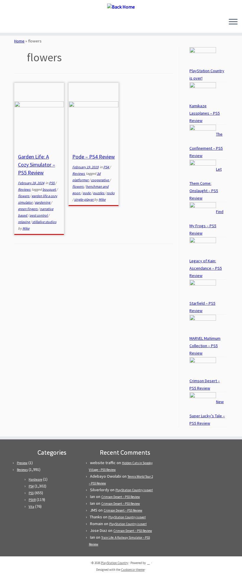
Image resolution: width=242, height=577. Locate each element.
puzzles (99, 193)
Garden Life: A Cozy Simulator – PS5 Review (36, 164)
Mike (26, 228)
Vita (31, 507)
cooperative (100, 180)
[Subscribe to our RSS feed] (27, 22)
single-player (84, 199)
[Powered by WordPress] (148, 562)
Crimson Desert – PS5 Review (120, 497)
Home (19, 41)
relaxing (24, 222)
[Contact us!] (43, 22)
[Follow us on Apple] (35, 22)
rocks (111, 193)
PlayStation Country (114, 563)
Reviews (24, 189)
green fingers (28, 209)
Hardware (35, 479)
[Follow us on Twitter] (11, 22)
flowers (24, 196)
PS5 (52, 183)
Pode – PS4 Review (93, 156)
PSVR (32, 500)
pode (87, 193)
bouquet (49, 189)
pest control (39, 215)
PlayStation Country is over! (134, 490)
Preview (22, 463)
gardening (43, 202)
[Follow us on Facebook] (19, 22)
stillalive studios (44, 222)
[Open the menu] (233, 22)
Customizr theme (133, 570)
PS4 (106, 167)
